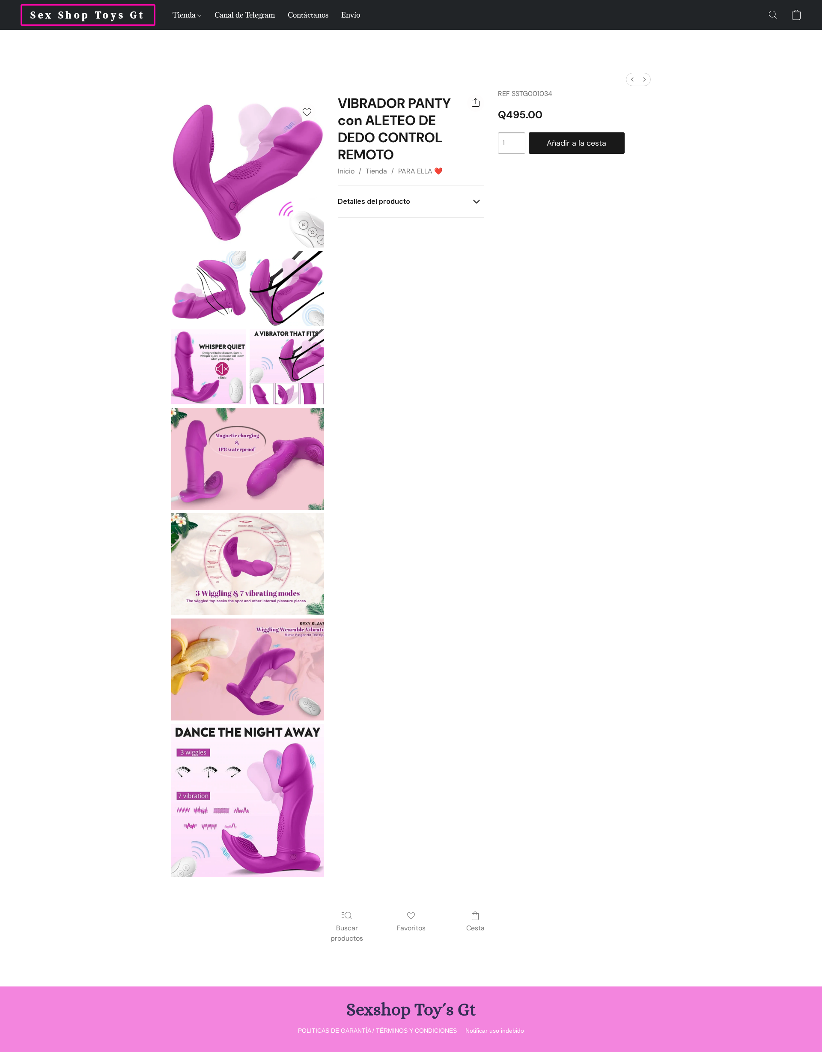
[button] (88, 15)
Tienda (185, 15)
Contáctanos (308, 15)
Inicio (346, 171)
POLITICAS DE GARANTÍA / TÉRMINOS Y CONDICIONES (377, 1030)
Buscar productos (347, 933)
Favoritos (411, 927)
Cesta (475, 927)
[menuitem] (632, 79)
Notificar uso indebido (494, 1030)
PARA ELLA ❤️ (420, 171)
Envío (350, 15)
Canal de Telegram (244, 15)
